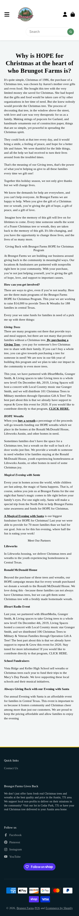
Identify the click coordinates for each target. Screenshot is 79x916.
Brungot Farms (25, 908)
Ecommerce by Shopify (59, 908)
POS (37, 908)
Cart (72, 14)
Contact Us (11, 768)
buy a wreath (26, 420)
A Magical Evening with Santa (24, 516)
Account (65, 14)
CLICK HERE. (59, 408)
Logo (25, 14)
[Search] (70, 31)
